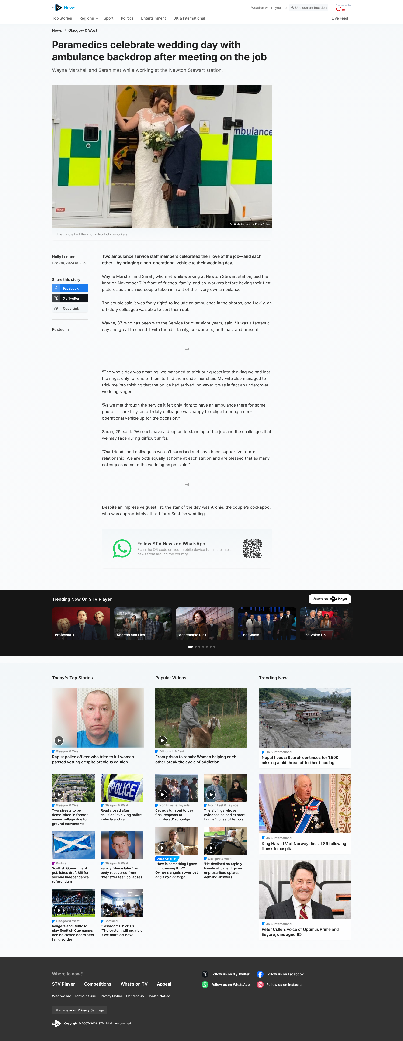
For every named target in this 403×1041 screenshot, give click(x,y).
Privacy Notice (111, 996)
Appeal (164, 984)
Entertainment (153, 18)
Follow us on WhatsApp (230, 984)
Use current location (311, 8)
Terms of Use (85, 996)
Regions (87, 18)
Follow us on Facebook (285, 974)
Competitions (97, 984)
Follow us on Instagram (286, 984)
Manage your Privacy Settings (80, 1010)
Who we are (61, 996)
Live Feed (340, 18)
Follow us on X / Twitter (230, 974)
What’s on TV (134, 984)
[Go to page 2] (196, 647)
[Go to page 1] (190, 647)
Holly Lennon (64, 256)
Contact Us (135, 996)
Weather (257, 8)
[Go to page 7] (214, 647)
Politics (127, 18)
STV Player (63, 984)
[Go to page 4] (203, 647)
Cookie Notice (158, 996)
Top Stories (62, 18)
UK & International (189, 18)
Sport (108, 18)
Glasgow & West (82, 30)
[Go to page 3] (199, 647)
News (57, 30)
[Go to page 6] (211, 647)
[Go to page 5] (207, 647)
